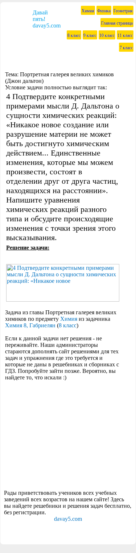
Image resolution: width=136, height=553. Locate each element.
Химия (68, 319)
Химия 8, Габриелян (30, 325)
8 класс (68, 325)
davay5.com (68, 519)
